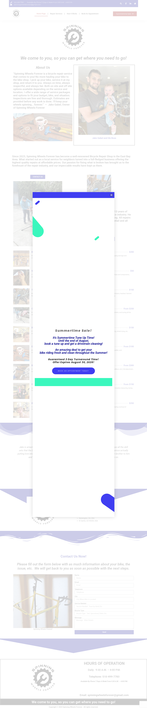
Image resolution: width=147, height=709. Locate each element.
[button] (111, 195)
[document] (73, 354)
